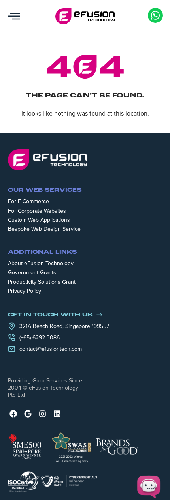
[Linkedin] (57, 413)
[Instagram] (42, 413)
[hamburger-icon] (14, 16)
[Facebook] (13, 413)
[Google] (28, 413)
